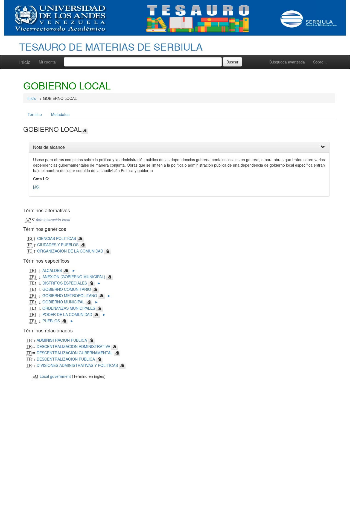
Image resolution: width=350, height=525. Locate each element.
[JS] (36, 187)
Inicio (25, 61)
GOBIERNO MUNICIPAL (63, 301)
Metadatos (60, 114)
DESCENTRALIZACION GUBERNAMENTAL (75, 352)
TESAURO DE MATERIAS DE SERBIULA (111, 46)
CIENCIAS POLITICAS (56, 238)
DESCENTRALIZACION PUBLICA (66, 359)
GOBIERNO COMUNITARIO (66, 289)
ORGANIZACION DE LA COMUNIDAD (70, 251)
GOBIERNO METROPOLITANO (69, 295)
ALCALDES (52, 270)
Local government (55, 376)
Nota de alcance (49, 147)
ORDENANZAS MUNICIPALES (68, 308)
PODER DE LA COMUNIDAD (67, 314)
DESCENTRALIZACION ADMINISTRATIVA (73, 346)
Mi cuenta (47, 62)
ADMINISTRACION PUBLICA (62, 340)
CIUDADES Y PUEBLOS (57, 244)
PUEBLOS (51, 320)
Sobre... (320, 62)
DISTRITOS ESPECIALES (64, 283)
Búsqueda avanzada (287, 62)
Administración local (53, 219)
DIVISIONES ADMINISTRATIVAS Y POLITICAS (77, 365)
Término (35, 114)
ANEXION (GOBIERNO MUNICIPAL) (73, 276)
